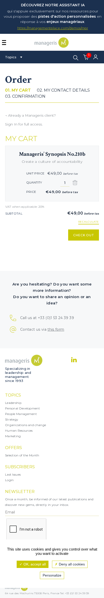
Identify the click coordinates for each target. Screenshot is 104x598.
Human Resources (19, 430)
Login (9, 480)
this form (55, 329)
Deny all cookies (71, 564)
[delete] (75, 182)
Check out (83, 235)
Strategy (11, 419)
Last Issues (13, 474)
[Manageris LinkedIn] (74, 359)
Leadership (13, 403)
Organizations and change (25, 425)
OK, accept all (34, 564)
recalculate (88, 221)
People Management (21, 414)
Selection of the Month (22, 455)
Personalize (52, 575)
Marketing (13, 436)
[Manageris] (52, 46)
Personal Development (22, 408)
